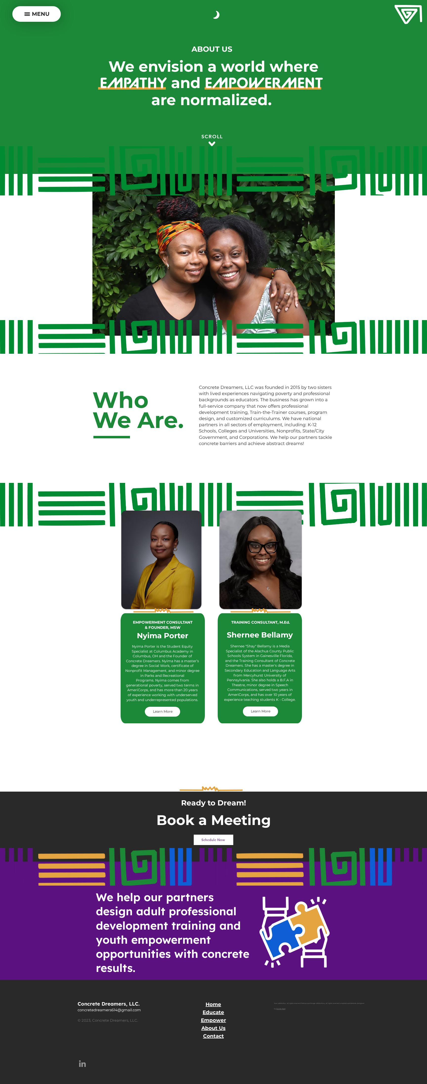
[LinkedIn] (82, 1063)
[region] (163, 648)
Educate (213, 1012)
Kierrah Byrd (280, 1009)
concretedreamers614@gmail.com (109, 1010)
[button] (36, 14)
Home (213, 1004)
